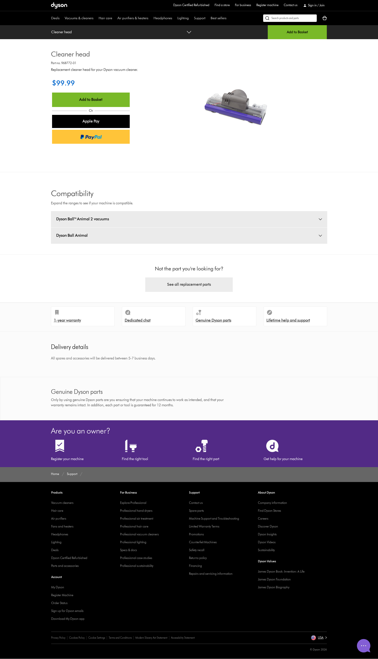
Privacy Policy (58, 637)
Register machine (267, 5)
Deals (55, 18)
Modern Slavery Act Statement (151, 637)
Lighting (183, 18)
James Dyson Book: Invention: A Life (281, 571)
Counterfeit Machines (203, 542)
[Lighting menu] (191, 18)
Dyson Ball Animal (72, 235)
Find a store (222, 5)
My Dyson (57, 587)
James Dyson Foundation (274, 579)
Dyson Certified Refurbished (191, 5)
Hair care (105, 18)
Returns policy (198, 558)
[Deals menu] (62, 18)
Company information (272, 503)
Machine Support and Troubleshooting (214, 519)
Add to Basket (297, 32)
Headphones (163, 18)
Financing (195, 566)
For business (243, 5)
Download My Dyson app (67, 619)
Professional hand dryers (136, 511)
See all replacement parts (189, 284)
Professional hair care (134, 526)
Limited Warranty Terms (204, 526)
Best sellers (218, 18)
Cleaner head (61, 32)
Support (199, 18)
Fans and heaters (62, 526)
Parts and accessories (65, 566)
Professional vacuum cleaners (139, 534)
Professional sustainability (136, 566)
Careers (263, 519)
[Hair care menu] (114, 18)
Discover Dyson (268, 526)
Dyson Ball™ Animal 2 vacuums (82, 219)
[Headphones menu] (174, 18)
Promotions (196, 534)
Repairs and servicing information (211, 574)
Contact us (291, 5)
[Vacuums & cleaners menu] (95, 18)
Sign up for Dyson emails (67, 611)
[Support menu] (207, 18)
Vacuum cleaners (62, 503)
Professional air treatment (136, 519)
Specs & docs (128, 550)
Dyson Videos (267, 542)
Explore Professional (133, 503)
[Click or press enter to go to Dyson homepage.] (59, 5)
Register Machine (62, 595)
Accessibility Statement (183, 637)
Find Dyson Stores (269, 511)
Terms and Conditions (120, 637)
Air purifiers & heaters (132, 18)
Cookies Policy (77, 637)
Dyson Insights (267, 534)
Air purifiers (58, 519)
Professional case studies (136, 558)
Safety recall (196, 550)
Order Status (59, 603)
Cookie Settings (96, 637)
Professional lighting (133, 542)
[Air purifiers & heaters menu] (150, 18)
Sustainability (266, 550)
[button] (91, 121)
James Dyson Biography (273, 587)
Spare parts (196, 511)
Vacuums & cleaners (79, 18)
